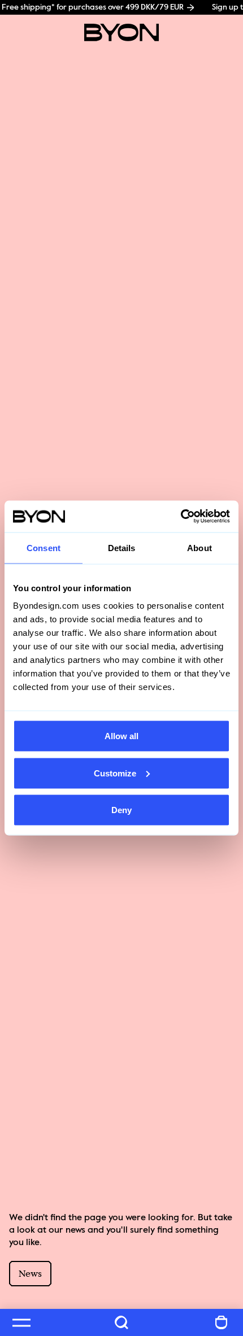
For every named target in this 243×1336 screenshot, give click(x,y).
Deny (121, 810)
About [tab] (199, 547)
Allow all (121, 736)
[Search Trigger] (121, 1322)
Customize (115, 773)
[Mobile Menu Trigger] (21, 1322)
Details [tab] (122, 547)
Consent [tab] (43, 547)
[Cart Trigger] (221, 1322)
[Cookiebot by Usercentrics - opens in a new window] (180, 516)
